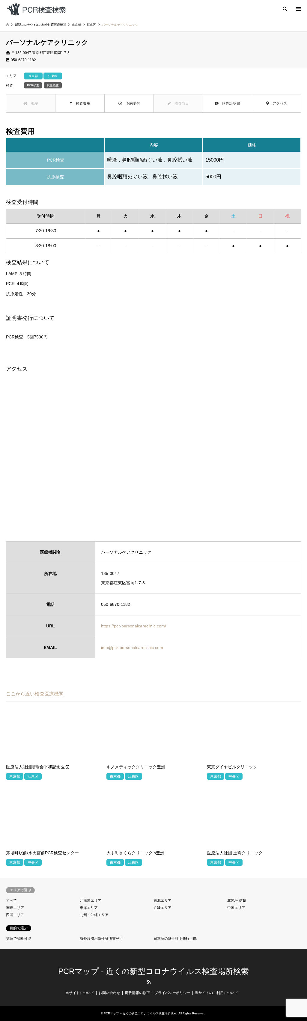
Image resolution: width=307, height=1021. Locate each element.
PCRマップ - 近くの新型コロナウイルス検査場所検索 (153, 971)
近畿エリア (162, 908)
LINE (158, 982)
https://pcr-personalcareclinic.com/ (133, 626)
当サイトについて (79, 993)
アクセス (278, 103)
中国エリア (236, 908)
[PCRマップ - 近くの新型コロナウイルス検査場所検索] (36, 9)
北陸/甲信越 (236, 900)
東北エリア (162, 900)
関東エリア (15, 908)
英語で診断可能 (18, 938)
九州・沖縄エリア (94, 915)
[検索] (285, 9)
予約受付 (131, 103)
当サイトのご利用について (216, 993)
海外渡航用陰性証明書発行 (101, 938)
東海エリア (89, 908)
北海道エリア (90, 900)
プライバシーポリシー (172, 993)
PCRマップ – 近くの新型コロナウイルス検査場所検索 (140, 1013)
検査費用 (81, 103)
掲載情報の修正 (137, 993)
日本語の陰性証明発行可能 (175, 938)
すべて (11, 900)
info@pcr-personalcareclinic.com (132, 647)
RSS (149, 982)
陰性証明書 (229, 103)
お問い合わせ (109, 993)
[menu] (298, 9)
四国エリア (15, 915)
